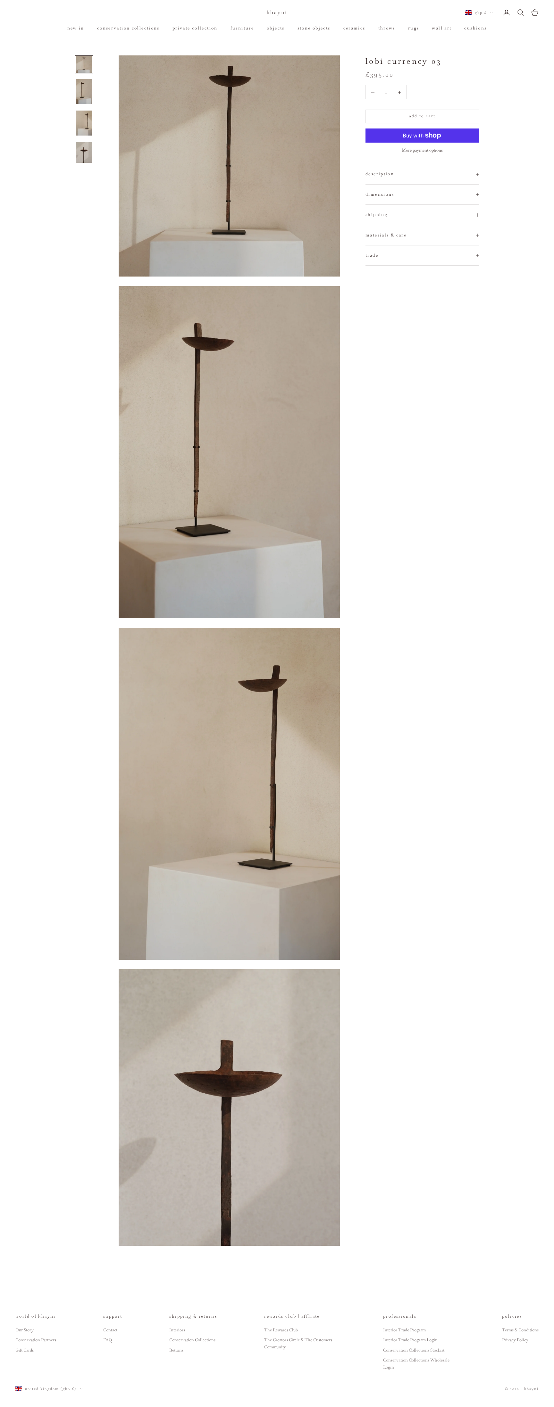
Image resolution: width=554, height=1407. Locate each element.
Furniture (242, 28)
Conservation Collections (128, 28)
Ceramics (354, 28)
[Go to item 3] (84, 123)
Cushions (475, 28)
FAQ (107, 1340)
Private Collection (195, 28)
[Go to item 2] (84, 92)
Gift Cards (24, 1350)
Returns (176, 1350)
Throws (386, 28)
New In (75, 28)
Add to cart (422, 116)
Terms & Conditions (520, 1330)
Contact (110, 1330)
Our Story (24, 1330)
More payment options (422, 150)
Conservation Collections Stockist (413, 1350)
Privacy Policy (515, 1340)
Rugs (413, 28)
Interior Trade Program (404, 1330)
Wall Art (441, 28)
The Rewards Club (281, 1330)
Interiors (177, 1330)
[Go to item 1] (84, 64)
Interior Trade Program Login (410, 1340)
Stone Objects (314, 28)
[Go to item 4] (84, 152)
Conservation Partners (35, 1340)
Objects (276, 28)
